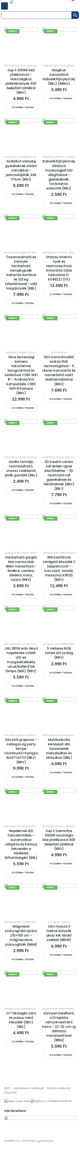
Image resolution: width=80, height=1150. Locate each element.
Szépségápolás (67, 552)
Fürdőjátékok (25, 157)
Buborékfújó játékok (55, 65)
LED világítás (29, 826)
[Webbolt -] (25, 5)
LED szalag (48, 644)
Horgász (8, 252)
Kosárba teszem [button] (23, 107)
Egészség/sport (50, 252)
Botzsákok (54, 922)
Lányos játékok (35, 65)
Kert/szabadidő (22, 252)
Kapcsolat (10, 1092)
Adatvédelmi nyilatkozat (28, 1088)
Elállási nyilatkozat (58, 1088)
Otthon (63, 252)
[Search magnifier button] (75, 15)
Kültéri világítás (31, 644)
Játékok (22, 65)
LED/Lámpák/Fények (64, 644)
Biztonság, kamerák (16, 352)
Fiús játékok (10, 65)
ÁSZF (7, 1088)
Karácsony (32, 735)
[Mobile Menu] (4, 6)
